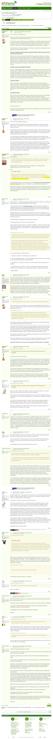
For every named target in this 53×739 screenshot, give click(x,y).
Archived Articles (13, 734)
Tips (20, 8)
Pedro (3, 274)
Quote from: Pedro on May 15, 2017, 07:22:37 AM (16, 299)
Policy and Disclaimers (42, 723)
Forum (15, 8)
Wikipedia (40, 725)
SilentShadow (5, 413)
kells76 (3, 616)
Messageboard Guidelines (29, 730)
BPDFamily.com (4, 25)
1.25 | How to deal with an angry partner (37, 25)
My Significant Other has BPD (15, 731)
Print (49, 28)
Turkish (3, 491)
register (15, 12)
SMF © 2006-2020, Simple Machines (29, 737)
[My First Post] (2, 290)
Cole (3, 431)
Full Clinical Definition (14, 726)
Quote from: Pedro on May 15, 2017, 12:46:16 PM (15, 310)
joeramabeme (5, 118)
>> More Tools (27, 727)
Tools (24, 8)
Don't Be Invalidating (28, 725)
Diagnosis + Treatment (7, 8)
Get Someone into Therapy (15, 725)
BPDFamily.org (41, 726)
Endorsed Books (13, 733)
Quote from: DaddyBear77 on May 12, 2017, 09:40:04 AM (16, 535)
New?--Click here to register (28, 19)
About (28, 8)
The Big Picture (13, 722)
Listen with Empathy (28, 724)
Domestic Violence (28, 732)
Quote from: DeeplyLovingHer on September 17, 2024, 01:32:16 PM (18, 619)
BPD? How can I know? (14, 724)
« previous (46, 27)
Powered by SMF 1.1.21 (22, 737)
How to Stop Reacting (28, 722)
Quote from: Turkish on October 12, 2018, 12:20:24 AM (16, 583)
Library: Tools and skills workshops (23, 25)
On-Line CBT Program (28, 726)
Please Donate (13, 19)
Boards (7, 19)
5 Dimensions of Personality (15, 723)
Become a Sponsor (42, 730)
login (12, 12)
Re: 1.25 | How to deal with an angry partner (22, 492)
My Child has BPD (13, 729)
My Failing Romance (14, 732)
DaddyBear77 (5, 31)
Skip (3, 580)
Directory (26, 731)
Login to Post (19, 19)
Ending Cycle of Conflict (28, 723)
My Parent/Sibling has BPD (15, 730)
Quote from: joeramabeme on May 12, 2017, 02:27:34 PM (16, 232)
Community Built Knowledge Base (12, 25)
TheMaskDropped (6, 448)
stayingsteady (5, 198)
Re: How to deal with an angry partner (21, 118)
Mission (40, 722)
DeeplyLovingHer (5, 595)
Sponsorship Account (42, 731)
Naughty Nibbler (5, 154)
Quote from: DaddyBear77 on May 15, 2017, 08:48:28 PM (16, 383)
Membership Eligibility (28, 729)
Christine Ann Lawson (32, 519)
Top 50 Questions (13, 727)
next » (50, 27)
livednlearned (5, 380)
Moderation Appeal (42, 729)
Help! (4, 19)
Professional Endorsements (43, 724)
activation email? (12, 13)
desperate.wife (5, 532)
